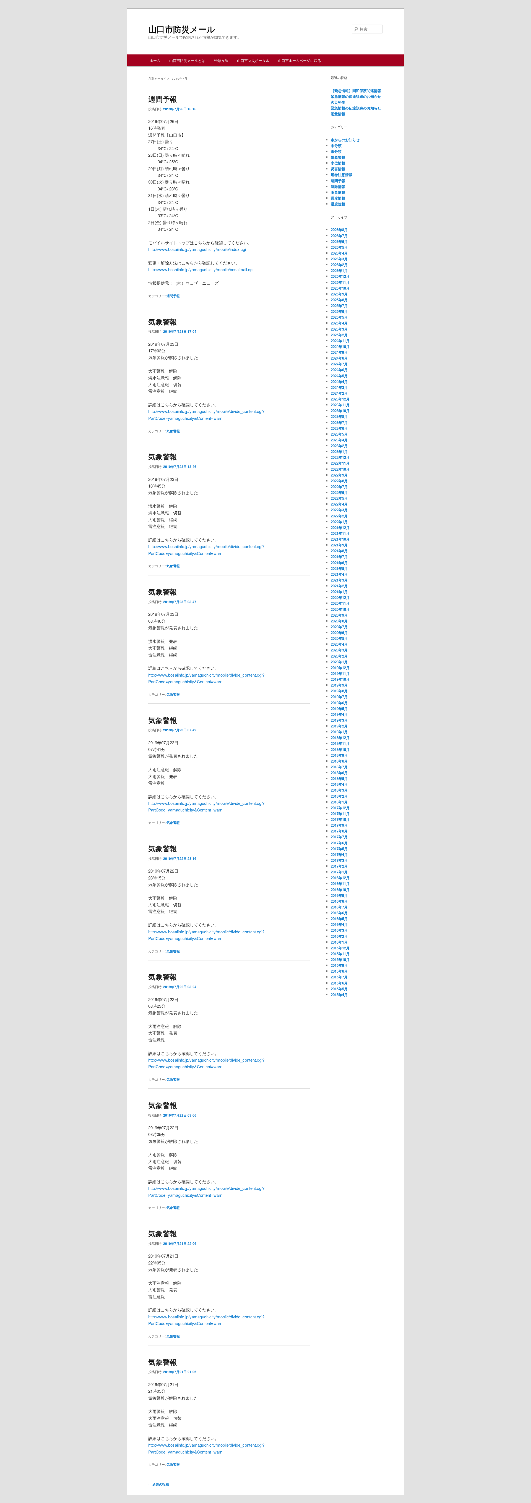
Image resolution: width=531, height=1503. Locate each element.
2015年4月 (339, 994)
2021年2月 (339, 585)
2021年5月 (339, 568)
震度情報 (338, 198)
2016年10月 (340, 889)
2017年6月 (339, 842)
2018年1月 (339, 802)
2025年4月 (339, 323)
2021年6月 (339, 562)
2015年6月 (339, 983)
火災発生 (338, 102)
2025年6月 (339, 311)
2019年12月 (340, 667)
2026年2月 (339, 264)
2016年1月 (339, 942)
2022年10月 (340, 469)
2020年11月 (340, 603)
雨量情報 (338, 113)
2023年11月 (340, 404)
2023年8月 (339, 416)
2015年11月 (340, 953)
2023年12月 (340, 399)
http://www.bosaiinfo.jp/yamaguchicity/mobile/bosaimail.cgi (200, 269)
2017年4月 (339, 854)
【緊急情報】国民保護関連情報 (356, 90)
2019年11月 (340, 673)
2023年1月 (339, 451)
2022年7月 (339, 486)
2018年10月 (340, 749)
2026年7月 (339, 235)
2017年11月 (340, 813)
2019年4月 (339, 714)
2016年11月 (340, 883)
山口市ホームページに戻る (299, 60)
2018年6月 (339, 772)
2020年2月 (339, 656)
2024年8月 (339, 358)
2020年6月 (339, 632)
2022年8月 (339, 480)
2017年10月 (340, 819)
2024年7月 (339, 363)
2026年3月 (339, 258)
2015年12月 (340, 947)
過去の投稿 (158, 1484)
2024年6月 (339, 369)
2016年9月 (339, 895)
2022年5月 (339, 498)
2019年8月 (339, 690)
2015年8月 (339, 971)
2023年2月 (339, 445)
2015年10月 (340, 959)
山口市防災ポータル (253, 60)
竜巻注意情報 (341, 174)
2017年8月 (339, 831)
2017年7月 (339, 836)
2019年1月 (339, 731)
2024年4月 (339, 381)
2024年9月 (339, 352)
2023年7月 (339, 422)
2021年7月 (339, 556)
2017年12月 (340, 807)
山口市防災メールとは (187, 60)
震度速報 (338, 203)
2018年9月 (339, 755)
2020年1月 (339, 661)
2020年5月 (339, 638)
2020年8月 (339, 621)
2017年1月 (339, 871)
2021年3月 (339, 580)
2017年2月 (339, 866)
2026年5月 (339, 247)
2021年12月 (340, 527)
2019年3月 (339, 720)
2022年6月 (339, 492)
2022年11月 (340, 463)
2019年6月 (339, 702)
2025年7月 (339, 305)
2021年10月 (340, 539)
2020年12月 (340, 597)
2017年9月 (339, 825)
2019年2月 (339, 726)
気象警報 (162, 321)
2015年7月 (339, 977)
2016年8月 (339, 901)
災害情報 (338, 168)
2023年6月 (339, 428)
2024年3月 (339, 387)
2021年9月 (339, 545)
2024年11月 (340, 340)
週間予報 (162, 99)
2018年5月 (339, 778)
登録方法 (221, 60)
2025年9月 (339, 294)
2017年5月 (339, 848)
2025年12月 (340, 276)
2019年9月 (339, 685)
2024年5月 (339, 375)
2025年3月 (339, 329)
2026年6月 (339, 241)
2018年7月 (339, 766)
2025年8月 (339, 299)
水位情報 (338, 163)
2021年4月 (339, 574)
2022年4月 (339, 504)
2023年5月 (339, 434)
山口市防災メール (181, 29)
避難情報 (338, 186)
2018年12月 (340, 737)
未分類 (336, 145)
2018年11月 (340, 743)
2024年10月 (340, 346)
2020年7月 (339, 626)
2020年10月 (340, 609)
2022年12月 (340, 457)
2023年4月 (339, 439)
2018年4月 (339, 784)
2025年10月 (340, 288)
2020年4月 (339, 644)
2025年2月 (339, 334)
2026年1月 (339, 270)
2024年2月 (339, 393)
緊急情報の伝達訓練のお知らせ (356, 96)
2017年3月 (339, 860)
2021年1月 (339, 591)
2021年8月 (339, 550)
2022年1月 (339, 521)
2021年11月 (340, 533)
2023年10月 (340, 410)
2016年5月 (339, 918)
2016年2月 (339, 936)
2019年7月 (339, 696)
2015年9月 (339, 965)
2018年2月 (339, 796)
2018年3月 (339, 790)
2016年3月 (339, 930)
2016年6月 (339, 912)
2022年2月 (339, 516)
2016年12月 (340, 877)
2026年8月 (339, 229)
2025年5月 (339, 317)
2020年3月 (339, 650)
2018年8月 (339, 761)
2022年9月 (339, 475)
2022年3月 (339, 509)
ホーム (155, 60)
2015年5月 (339, 988)
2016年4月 (339, 924)
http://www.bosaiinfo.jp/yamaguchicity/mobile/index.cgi (197, 249)
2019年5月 (339, 708)
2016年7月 (339, 907)
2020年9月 (339, 615)
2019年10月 (340, 679)
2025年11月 (340, 282)
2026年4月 (339, 253)
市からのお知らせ (345, 139)
